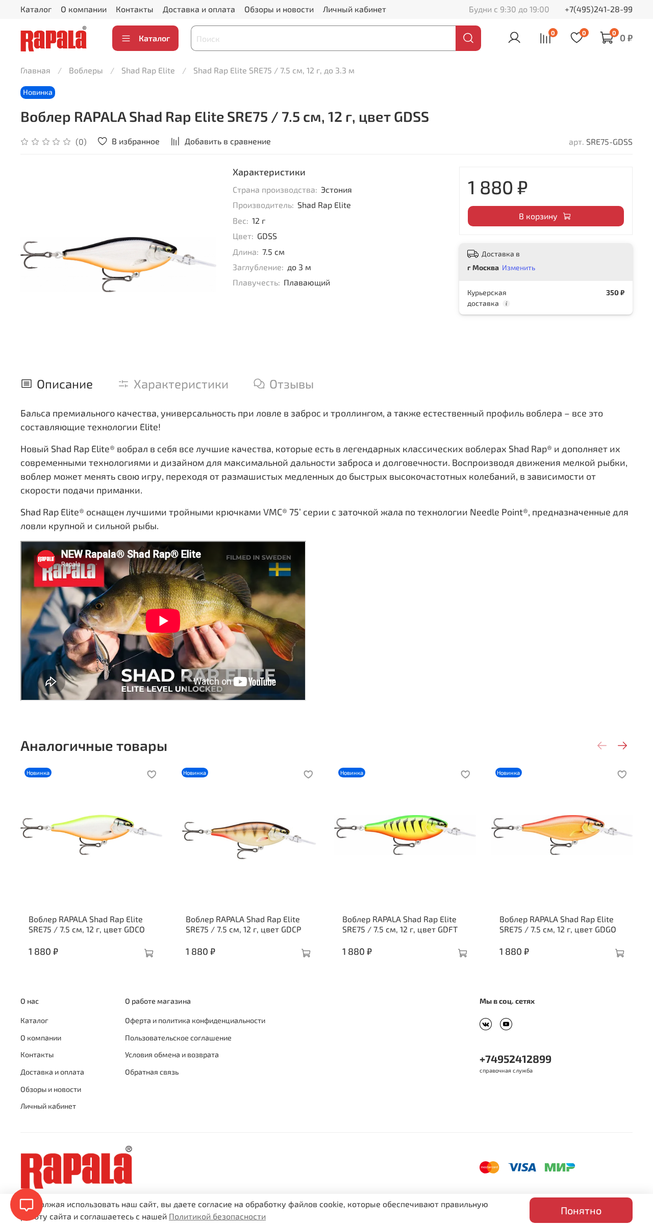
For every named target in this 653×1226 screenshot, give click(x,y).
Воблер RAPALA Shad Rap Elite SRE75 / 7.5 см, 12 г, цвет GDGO (557, 923)
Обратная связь (152, 1071)
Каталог (36, 9)
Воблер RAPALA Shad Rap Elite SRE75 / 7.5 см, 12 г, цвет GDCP (243, 923)
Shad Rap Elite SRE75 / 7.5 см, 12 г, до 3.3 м (274, 70)
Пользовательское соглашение (178, 1037)
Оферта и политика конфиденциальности (195, 1020)
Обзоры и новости (279, 9)
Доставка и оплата (199, 9)
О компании (84, 9)
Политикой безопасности (217, 1216)
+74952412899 (515, 1058)
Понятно (581, 1210)
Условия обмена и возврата (172, 1054)
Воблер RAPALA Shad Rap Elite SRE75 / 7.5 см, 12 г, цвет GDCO (87, 923)
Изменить (518, 267)
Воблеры (86, 70)
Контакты (135, 9)
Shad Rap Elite (148, 70)
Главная (35, 70)
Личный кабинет (354, 9)
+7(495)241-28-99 (599, 9)
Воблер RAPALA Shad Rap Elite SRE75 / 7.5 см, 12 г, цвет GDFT (400, 923)
